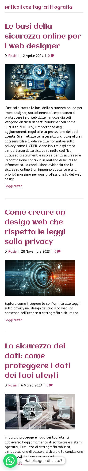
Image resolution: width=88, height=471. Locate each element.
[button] (10, 461)
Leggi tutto (14, 186)
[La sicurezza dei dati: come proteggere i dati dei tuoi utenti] (40, 411)
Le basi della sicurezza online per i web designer (43, 36)
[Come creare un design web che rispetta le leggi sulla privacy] (40, 278)
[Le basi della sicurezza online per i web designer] (40, 82)
